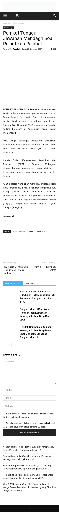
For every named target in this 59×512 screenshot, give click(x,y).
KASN (31, 231)
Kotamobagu (18, 23)
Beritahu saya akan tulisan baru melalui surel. (26, 427)
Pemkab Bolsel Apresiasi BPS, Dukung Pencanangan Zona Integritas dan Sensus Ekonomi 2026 (28, 476)
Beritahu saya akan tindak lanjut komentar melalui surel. (30, 423)
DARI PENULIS (31, 283)
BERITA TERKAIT (13, 283)
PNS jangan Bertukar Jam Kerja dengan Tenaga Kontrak (15, 269)
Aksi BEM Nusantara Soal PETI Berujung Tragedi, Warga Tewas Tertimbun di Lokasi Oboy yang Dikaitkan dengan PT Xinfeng (29, 487)
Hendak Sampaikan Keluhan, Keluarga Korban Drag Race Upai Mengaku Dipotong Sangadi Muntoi (27, 467)
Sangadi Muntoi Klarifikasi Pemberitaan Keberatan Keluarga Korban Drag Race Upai (27, 458)
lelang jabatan (42, 231)
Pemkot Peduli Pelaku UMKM (45, 268)
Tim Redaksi (15, 49)
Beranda (6, 23)
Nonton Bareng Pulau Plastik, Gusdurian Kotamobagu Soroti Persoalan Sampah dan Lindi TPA (28, 448)
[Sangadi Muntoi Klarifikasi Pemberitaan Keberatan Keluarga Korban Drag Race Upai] (10, 313)
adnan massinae (19, 231)
